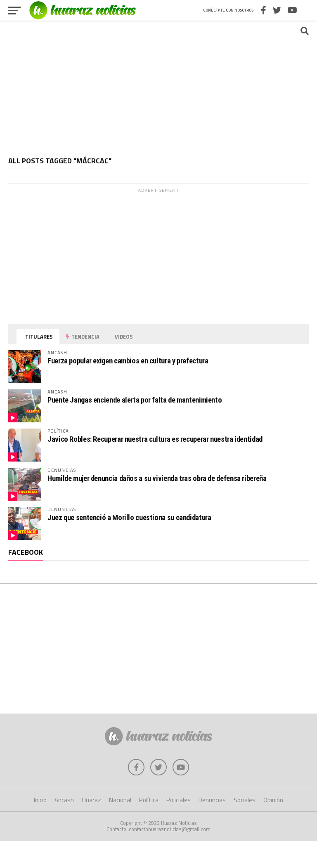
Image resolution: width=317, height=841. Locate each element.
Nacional (120, 800)
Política (148, 800)
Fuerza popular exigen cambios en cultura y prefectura (127, 360)
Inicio (40, 800)
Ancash (64, 800)
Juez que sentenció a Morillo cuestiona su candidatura (129, 517)
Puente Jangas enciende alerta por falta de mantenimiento (134, 400)
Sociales (244, 800)
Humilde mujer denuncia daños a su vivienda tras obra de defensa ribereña (157, 478)
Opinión (273, 800)
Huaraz (91, 800)
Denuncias (212, 800)
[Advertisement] (158, 84)
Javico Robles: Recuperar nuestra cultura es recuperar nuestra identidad (155, 439)
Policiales (178, 800)
